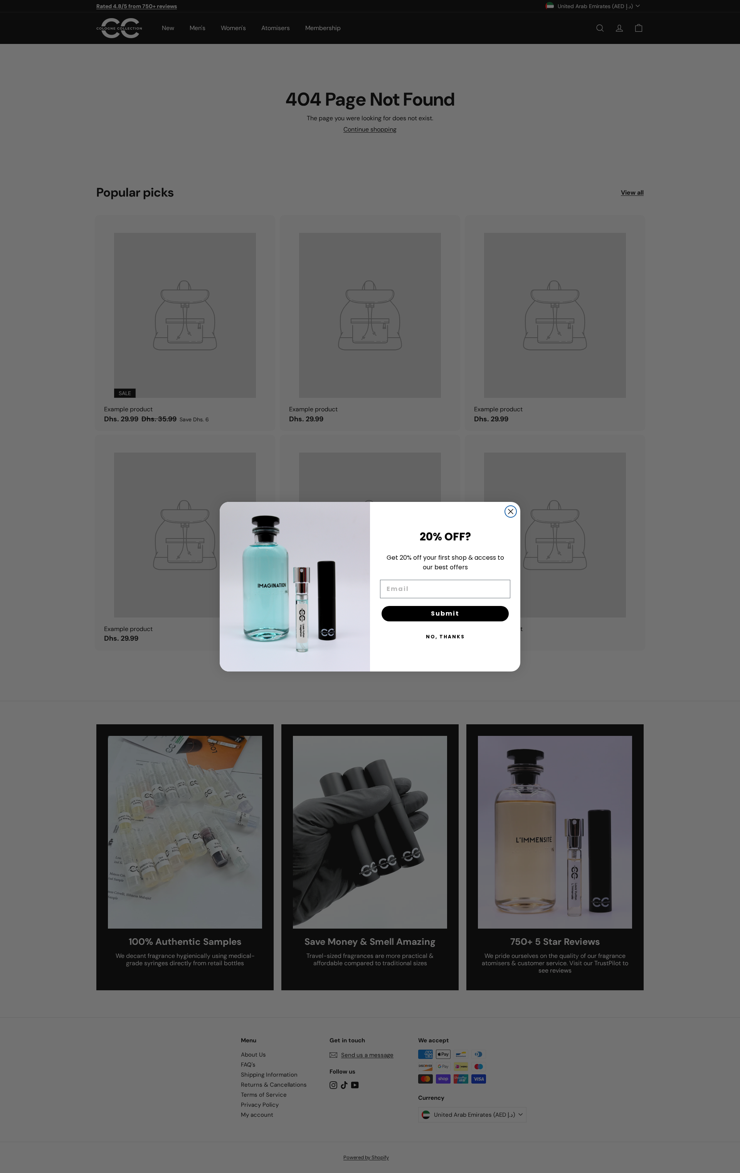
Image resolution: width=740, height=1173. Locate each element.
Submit (445, 613)
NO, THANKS (445, 636)
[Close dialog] (510, 511)
